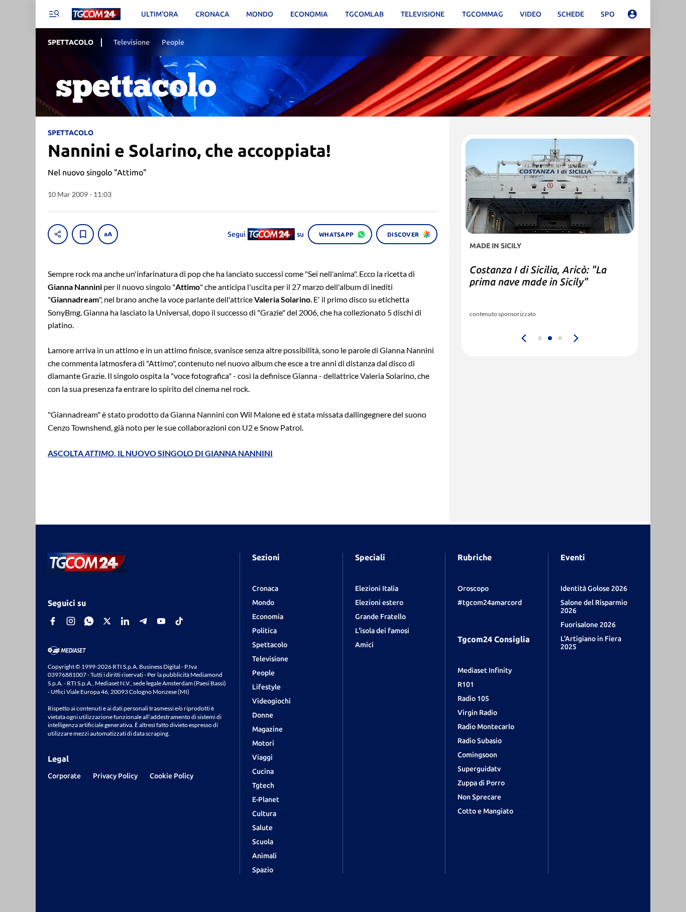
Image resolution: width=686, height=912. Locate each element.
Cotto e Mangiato (485, 811)
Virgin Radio (477, 712)
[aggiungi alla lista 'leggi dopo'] (83, 234)
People (263, 673)
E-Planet (265, 799)
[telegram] (143, 621)
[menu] (54, 14)
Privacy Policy (115, 776)
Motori (263, 743)
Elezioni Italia (376, 588)
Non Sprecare (479, 797)
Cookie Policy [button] (171, 776)
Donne (262, 715)
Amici (364, 645)
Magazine (267, 729)
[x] (107, 621)
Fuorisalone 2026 (588, 625)
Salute (262, 828)
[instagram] (71, 621)
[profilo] (632, 14)
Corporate (64, 776)
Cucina (263, 771)
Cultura (264, 813)
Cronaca (265, 588)
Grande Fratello (380, 617)
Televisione (270, 659)
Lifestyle (266, 687)
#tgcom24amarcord (490, 602)
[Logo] (96, 14)
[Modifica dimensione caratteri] (108, 234)
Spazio (262, 870)
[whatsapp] (89, 621)
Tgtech (263, 785)
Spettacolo (269, 645)
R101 (466, 684)
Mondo (263, 602)
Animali (264, 856)
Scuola (262, 842)
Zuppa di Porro (481, 783)
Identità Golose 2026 (593, 588)
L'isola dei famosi (382, 631)
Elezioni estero (379, 602)
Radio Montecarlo (486, 727)
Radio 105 (473, 698)
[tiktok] (179, 621)
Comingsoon (477, 755)
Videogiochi (271, 701)
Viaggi (262, 757)
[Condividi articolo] (58, 234)
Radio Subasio (480, 741)
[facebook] (53, 621)
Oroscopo (473, 588)
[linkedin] (125, 621)
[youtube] (161, 621)
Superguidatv (479, 769)
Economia (267, 617)
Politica (264, 631)
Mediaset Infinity (485, 670)
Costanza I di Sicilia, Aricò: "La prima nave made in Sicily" (538, 275)
